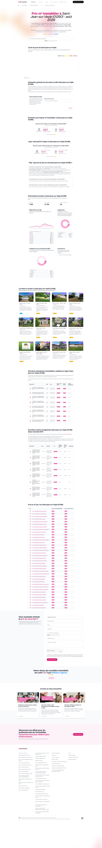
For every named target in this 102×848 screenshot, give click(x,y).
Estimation (33, 2)
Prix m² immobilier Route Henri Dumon (39, 558)
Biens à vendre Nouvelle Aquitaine (25, 773)
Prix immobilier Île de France (41, 762)
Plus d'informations (68, 434)
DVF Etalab (61, 434)
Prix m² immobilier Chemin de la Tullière (39, 526)
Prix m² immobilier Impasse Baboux (38, 578)
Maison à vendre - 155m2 (40, 328)
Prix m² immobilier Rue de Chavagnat (39, 532)
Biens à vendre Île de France (24, 755)
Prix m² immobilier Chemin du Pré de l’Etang (40, 589)
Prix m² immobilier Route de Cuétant (38, 576)
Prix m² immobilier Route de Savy (38, 534)
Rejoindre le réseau (77, 2)
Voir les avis (51, 678)
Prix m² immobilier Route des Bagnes (39, 607)
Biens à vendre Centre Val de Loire (25, 757)
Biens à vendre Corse (23, 785)
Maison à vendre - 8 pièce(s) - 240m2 (75, 328)
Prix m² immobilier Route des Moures (39, 597)
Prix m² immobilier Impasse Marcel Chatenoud (40, 539)
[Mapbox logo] (26, 77)
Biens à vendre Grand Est (24, 767)
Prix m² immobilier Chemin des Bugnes (39, 513)
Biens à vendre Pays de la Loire (25, 769)
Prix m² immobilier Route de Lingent (38, 518)
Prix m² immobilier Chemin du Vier (38, 542)
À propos (54, 755)
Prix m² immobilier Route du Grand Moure (39, 555)
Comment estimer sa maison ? (41, 799)
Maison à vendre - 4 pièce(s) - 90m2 (59, 352)
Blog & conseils (55, 759)
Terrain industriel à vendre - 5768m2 (59, 328)
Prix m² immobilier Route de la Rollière (39, 594)
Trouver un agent (53, 2)
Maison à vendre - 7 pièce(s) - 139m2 (59, 303)
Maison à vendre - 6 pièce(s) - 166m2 (26, 328)
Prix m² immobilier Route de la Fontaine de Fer (40, 584)
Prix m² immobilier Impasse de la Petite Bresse (40, 529)
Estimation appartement (40, 758)
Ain (41, 5)
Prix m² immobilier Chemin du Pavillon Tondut (40, 550)
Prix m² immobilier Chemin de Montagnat (39, 516)
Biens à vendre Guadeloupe (24, 788)
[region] (51, 66)
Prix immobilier (24, 5)
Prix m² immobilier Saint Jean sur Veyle (39, 511)
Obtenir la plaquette (78, 734)
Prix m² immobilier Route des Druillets (39, 552)
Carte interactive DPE (56, 763)
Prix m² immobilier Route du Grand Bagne (39, 521)
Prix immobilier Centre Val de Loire (42, 784)
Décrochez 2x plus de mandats (58, 765)
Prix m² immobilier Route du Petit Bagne (39, 565)
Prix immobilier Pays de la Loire (41, 793)
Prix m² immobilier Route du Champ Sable (39, 602)
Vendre (46, 2)
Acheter (40, 2)
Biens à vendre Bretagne (24, 771)
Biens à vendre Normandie (24, 762)
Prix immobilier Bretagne (40, 789)
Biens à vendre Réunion (23, 790)
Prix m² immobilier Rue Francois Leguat (39, 524)
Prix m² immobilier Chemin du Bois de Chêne (40, 571)
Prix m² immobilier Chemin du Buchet (39, 599)
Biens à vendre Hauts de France (25, 765)
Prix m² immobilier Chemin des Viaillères (39, 547)
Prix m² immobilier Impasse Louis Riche (39, 545)
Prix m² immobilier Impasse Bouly (38, 581)
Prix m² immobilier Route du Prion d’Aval (39, 560)
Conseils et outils (62, 2)
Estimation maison (39, 760)
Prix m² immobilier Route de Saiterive (39, 563)
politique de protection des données (77, 656)
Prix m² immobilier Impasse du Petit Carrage (40, 586)
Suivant (70, 108)
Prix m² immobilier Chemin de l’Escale (39, 592)
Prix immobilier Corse (39, 791)
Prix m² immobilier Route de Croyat (38, 537)
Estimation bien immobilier (40, 756)
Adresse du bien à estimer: (49, 98)
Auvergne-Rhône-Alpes (34, 5)
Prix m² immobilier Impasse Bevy (38, 605)
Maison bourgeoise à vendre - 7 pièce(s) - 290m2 (41, 353)
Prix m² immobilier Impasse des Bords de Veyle (40, 573)
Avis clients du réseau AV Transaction (59, 761)
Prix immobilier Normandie (40, 778)
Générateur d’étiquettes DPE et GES (59, 768)
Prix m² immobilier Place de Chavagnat (39, 568)
